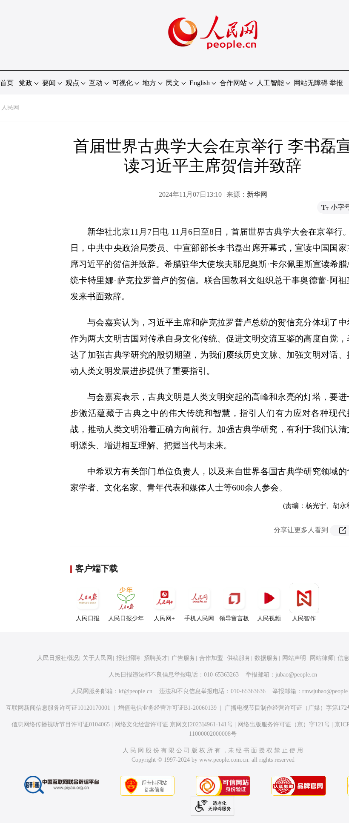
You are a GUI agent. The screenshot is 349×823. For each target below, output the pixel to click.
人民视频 (269, 618)
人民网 (10, 107)
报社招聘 (128, 658)
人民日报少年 (126, 618)
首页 (7, 82)
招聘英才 (156, 658)
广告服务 (183, 658)
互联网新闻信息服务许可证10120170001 (58, 708)
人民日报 (88, 618)
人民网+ (164, 618)
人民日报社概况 (58, 658)
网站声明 (294, 658)
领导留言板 (234, 618)
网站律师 (322, 658)
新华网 (257, 194)
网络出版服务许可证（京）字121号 (283, 724)
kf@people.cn (135, 691)
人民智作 (304, 618)
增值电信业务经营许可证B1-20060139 (167, 708)
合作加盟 (211, 658)
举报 (336, 82)
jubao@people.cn (296, 674)
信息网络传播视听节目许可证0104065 (60, 724)
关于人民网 (97, 658)
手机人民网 (199, 618)
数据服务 (266, 658)
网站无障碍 (311, 82)
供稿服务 (239, 658)
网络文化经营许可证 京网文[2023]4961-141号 (173, 724)
